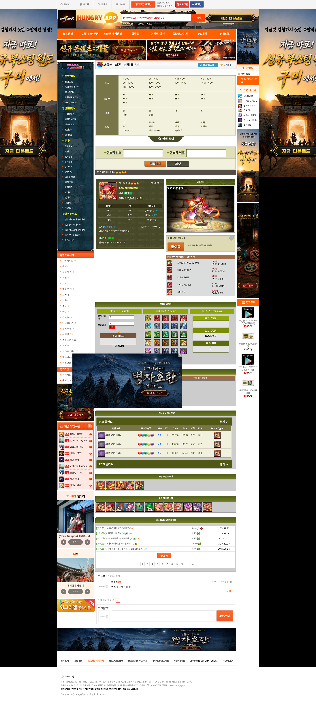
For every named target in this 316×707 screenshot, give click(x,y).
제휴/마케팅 (179, 660)
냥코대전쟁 (248, 96)
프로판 (114, 582)
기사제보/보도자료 (160, 660)
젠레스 (149, 24)
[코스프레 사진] (75, 516)
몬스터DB (69, 92)
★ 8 (203, 98)
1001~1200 (154, 83)
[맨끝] (193, 564)
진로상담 (68, 156)
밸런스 (177, 122)
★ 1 (124, 94)
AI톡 (65, 345)
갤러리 (68, 197)
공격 (124, 126)
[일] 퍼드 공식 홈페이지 (75, 229)
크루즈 (141, 24)
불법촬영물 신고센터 (137, 660)
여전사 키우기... (77, 434)
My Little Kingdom (78, 440)
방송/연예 (68, 289)
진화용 (204, 126)
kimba (195, 543)
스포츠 (67, 317)
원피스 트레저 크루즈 (251, 105)
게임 (65, 277)
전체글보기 (69, 146)
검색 (199, 17)
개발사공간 (228, 660)
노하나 (194, 548)
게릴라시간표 (70, 119)
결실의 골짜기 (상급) (113, 453)
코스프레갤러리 (70, 351)
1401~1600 (207, 83)
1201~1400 (180, 83)
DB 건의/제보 (71, 102)
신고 (214, 582)
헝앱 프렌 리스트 (72, 87)
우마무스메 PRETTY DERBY (251, 115)
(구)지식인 (69, 240)
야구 (65, 311)
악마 (176, 126)
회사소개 (65, 660)
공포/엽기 (68, 272)
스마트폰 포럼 (69, 340)
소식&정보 (69, 114)
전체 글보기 (131, 65)
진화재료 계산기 (72, 97)
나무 (176, 110)
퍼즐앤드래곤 (112, 65)
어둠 (124, 114)
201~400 (153, 78)
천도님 (194, 533)
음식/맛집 (68, 328)
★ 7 (177, 98)
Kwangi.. (196, 528)
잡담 (67, 151)
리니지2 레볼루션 (250, 120)
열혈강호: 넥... (76, 447)
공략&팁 (68, 134)
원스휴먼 (247, 124)
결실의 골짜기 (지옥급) (113, 435)
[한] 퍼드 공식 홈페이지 (75, 219)
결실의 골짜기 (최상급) (113, 444)
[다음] (188, 564)
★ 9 (124, 102)
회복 (203, 122)
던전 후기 (69, 172)
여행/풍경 (68, 334)
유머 (65, 266)
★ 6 (151, 98)
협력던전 (68, 187)
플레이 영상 (70, 177)
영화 (65, 300)
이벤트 (68, 208)
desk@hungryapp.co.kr (179, 685)
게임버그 (68, 202)
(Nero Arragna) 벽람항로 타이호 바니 (79, 536)
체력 (150, 126)
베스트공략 (70, 124)
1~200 (126, 78)
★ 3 (177, 94)
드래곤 (151, 122)
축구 (65, 306)
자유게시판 (69, 260)
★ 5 (124, 98)
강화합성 (126, 130)
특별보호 (178, 130)
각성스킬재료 (154, 130)
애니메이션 (69, 323)
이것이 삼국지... (77, 453)
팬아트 (68, 192)
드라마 (67, 294)
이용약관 (78, 660)
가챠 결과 (69, 182)
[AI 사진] (75, 570)
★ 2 (150, 94)
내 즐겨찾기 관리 (247, 80)
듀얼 (150, 114)
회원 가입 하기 (163, 3)
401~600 (179, 78)
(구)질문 (68, 161)
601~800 (206, 78)
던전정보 (68, 129)
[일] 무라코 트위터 (73, 235)
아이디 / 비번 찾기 (164, 6)
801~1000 (128, 83)
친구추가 (68, 167)
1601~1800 (128, 87)
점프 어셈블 (248, 110)
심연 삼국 (74, 459)
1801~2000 (154, 87)
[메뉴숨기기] (228, 40)
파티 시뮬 (69, 82)
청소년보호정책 (116, 660)
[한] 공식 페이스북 (73, 224)
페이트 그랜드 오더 (251, 101)
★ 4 (203, 94)
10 (182, 564)
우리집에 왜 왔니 (75, 585)
